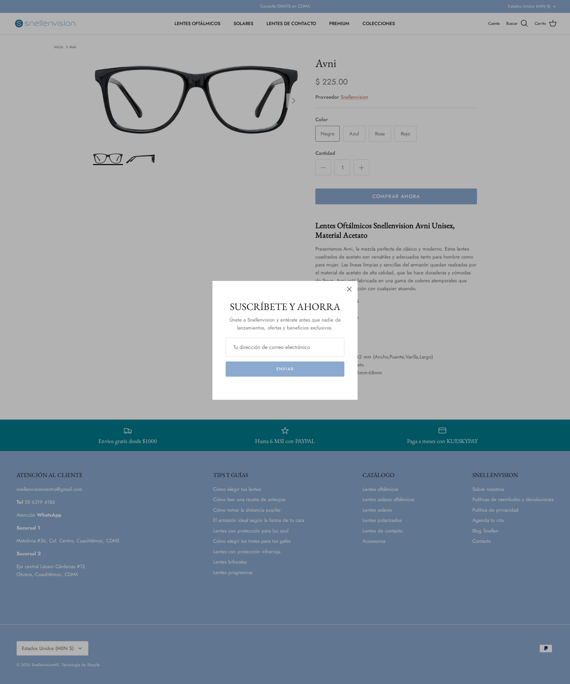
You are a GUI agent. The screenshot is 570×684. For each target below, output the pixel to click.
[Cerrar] (349, 289)
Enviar (284, 369)
